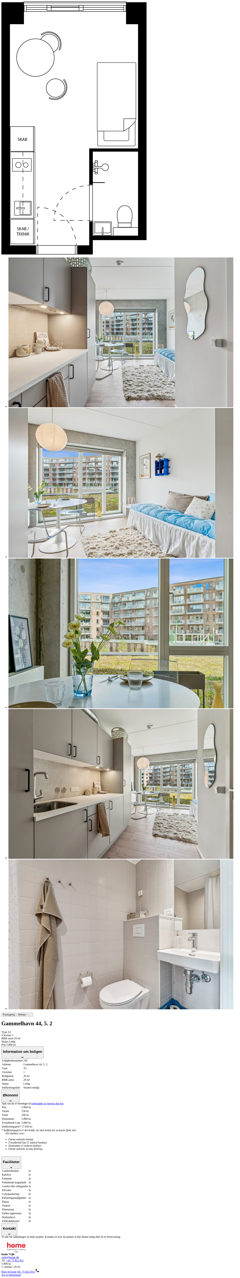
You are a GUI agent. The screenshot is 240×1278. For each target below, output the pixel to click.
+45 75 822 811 (15, 1260)
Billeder (22, 1014)
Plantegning (9, 1014)
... (30, 1014)
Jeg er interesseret (11, 1274)
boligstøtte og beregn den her (47, 1103)
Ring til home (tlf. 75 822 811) (18, 1271)
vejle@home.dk (10, 1257)
